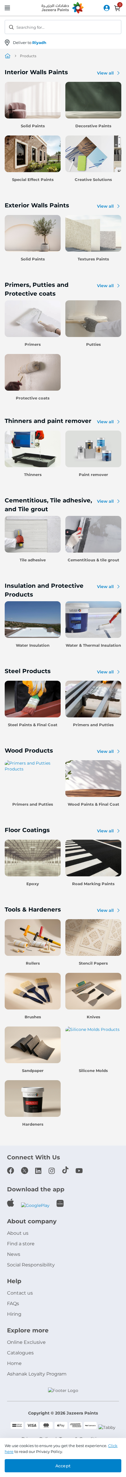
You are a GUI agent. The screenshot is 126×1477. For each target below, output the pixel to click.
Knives (93, 1016)
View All (105, 73)
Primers (33, 344)
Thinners (33, 474)
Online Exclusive (26, 1342)
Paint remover (93, 474)
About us (17, 1233)
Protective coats (33, 398)
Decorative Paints (93, 125)
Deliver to (29, 42)
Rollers (33, 963)
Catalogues (20, 1353)
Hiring (14, 1314)
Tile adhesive (33, 560)
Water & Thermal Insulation (93, 645)
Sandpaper (33, 1070)
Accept (63, 1465)
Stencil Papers (93, 963)
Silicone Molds (93, 1070)
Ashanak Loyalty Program (37, 1374)
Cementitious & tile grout (93, 560)
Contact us (20, 1293)
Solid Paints (33, 125)
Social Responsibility (31, 1265)
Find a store (21, 1243)
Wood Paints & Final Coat (93, 804)
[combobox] (63, 27)
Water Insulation (33, 645)
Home (14, 1363)
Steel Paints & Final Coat (32, 724)
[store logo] (63, 8)
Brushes (33, 1016)
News (13, 1254)
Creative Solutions (93, 179)
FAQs (13, 1303)
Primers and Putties (93, 724)
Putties (93, 344)
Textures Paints (93, 259)
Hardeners (32, 1124)
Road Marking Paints (93, 883)
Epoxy (32, 883)
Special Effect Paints (33, 179)
